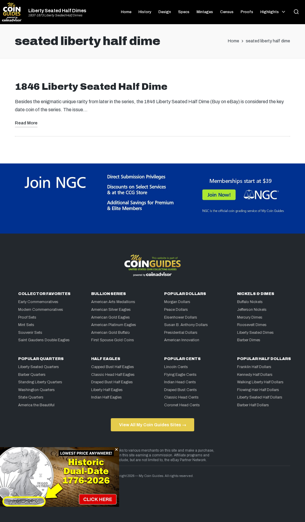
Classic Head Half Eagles (113, 375)
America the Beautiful (36, 405)
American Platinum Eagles (113, 325)
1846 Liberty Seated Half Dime (91, 86)
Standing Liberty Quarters (40, 382)
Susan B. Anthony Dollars (186, 325)
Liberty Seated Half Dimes (57, 10)
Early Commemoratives (38, 302)
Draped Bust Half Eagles (112, 382)
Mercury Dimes (249, 317)
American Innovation (181, 340)
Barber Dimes (248, 340)
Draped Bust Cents (180, 390)
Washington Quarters (36, 390)
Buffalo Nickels (250, 302)
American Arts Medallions (113, 302)
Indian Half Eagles (106, 397)
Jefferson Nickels (252, 310)
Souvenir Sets (30, 333)
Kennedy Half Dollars (255, 375)
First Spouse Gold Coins (112, 340)
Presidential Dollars (180, 333)
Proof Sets (27, 317)
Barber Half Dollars (253, 405)
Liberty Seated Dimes (255, 333)
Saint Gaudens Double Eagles (44, 340)
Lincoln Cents (176, 367)
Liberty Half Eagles (107, 390)
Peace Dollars (176, 310)
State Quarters (30, 397)
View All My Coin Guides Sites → (152, 424)
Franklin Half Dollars (254, 367)
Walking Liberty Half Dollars (260, 382)
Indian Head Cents (180, 382)
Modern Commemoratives (40, 310)
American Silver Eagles (111, 310)
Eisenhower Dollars (180, 317)
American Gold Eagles (110, 317)
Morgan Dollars (177, 302)
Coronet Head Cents (182, 405)
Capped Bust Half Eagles (112, 367)
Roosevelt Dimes (252, 325)
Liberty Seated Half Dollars (259, 397)
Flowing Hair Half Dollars (258, 390)
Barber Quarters (32, 375)
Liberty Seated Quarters (38, 367)
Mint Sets (26, 325)
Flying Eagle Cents (180, 375)
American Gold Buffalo (110, 333)
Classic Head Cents (181, 397)
